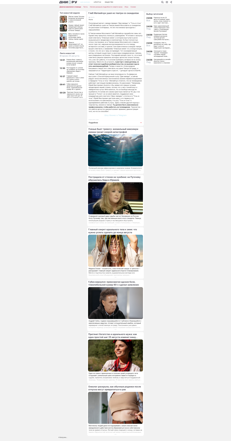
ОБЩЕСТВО (109, 2)
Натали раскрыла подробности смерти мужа (106, 7)
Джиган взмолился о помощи (70, 7)
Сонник (133, 7)
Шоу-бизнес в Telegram (115, 115)
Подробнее (93, 123)
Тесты (85, 7)
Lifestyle (97, 2)
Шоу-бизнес (85, 2)
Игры (126, 7)
